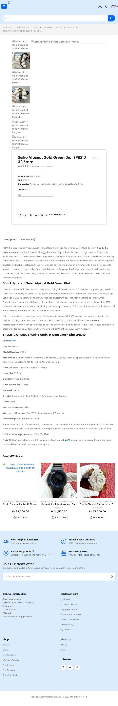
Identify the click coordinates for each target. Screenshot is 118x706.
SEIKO (27, 189)
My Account (65, 629)
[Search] (111, 18)
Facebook (20, 215)
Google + (36, 215)
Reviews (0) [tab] (28, 239)
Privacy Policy (66, 624)
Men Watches (9, 655)
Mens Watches (76, 184)
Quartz (35, 502)
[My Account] (100, 6)
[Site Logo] (13, 6)
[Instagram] (77, 667)
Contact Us (65, 599)
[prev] (94, 158)
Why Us (63, 644)
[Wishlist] (107, 6)
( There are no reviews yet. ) (42, 166)
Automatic (45, 184)
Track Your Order (11, 675)
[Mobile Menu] (4, 6)
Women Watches (11, 660)
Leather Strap (63, 184)
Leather (54, 184)
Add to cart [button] (22, 517)
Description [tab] (9, 239)
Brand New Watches (11, 502)
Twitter (25, 215)
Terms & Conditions (69, 619)
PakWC (66, 440)
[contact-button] (112, 577)
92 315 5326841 (10, 609)
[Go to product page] (20, 480)
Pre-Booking (9, 670)
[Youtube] (70, 667)
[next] (98, 158)
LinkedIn (31, 215)
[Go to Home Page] (4, 27)
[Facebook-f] (63, 667)
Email (41, 215)
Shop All (6, 644)
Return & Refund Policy (70, 614)
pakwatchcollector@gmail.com (18, 616)
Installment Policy (68, 604)
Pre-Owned (35, 184)
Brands (6, 650)
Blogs (63, 650)
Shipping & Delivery (69, 609)
